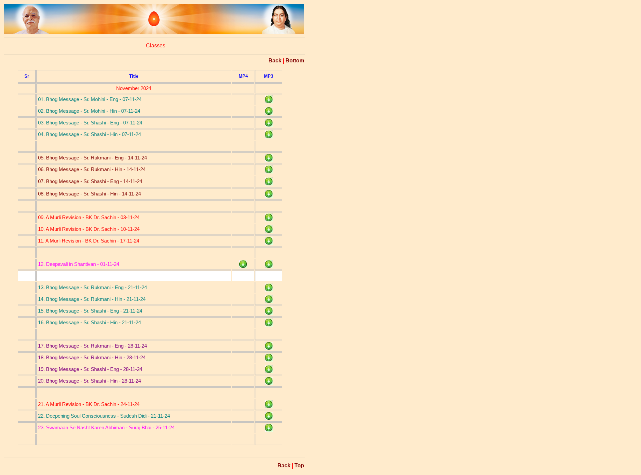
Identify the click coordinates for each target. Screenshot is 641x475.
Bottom (294, 60)
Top (299, 465)
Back (274, 60)
